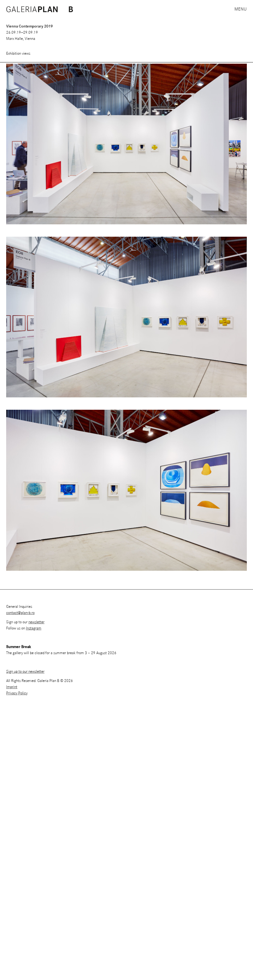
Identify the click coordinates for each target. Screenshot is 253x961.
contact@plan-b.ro (20, 613)
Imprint (11, 687)
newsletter (36, 622)
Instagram (33, 628)
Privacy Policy (16, 693)
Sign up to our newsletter (25, 672)
